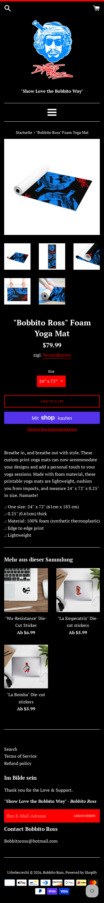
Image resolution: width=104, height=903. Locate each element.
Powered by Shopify (81, 872)
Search (10, 749)
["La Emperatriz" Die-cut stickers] (78, 590)
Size (51, 371)
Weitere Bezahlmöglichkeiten (52, 429)
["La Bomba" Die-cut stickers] (26, 667)
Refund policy (17, 763)
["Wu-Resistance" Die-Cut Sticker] (26, 590)
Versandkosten (57, 355)
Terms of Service (20, 756)
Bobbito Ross (53, 872)
